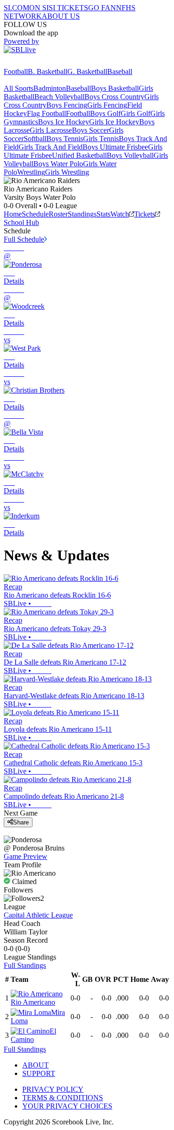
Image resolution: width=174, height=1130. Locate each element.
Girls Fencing (107, 105)
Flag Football (46, 113)
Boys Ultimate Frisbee (115, 147)
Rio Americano (33, 1002)
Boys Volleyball (130, 155)
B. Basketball (47, 71)
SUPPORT (38, 1073)
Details (14, 281)
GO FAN (102, 8)
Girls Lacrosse (51, 130)
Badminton (49, 88)
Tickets (144, 214)
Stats (103, 214)
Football (16, 71)
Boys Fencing (66, 105)
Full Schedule (24, 239)
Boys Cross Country (114, 97)
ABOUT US (61, 16)
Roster (58, 214)
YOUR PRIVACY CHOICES (67, 1106)
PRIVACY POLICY (53, 1089)
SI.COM (16, 8)
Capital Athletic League (38, 915)
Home (13, 214)
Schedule (35, 214)
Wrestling (31, 172)
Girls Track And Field (51, 147)
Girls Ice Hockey (114, 122)
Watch (119, 214)
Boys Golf (105, 113)
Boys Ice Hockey (63, 122)
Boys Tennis (64, 139)
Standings (82, 214)
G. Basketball (87, 71)
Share (21, 822)
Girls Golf (135, 113)
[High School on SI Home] (39, 63)
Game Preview (25, 856)
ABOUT (35, 1065)
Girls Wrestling (67, 172)
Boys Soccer (90, 130)
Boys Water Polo (58, 164)
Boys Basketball (115, 88)
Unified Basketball (79, 155)
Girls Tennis (101, 139)
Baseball (119, 71)
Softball (35, 139)
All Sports (18, 88)
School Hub (21, 222)
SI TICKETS (68, 8)
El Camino (33, 1035)
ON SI (39, 8)
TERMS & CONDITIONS (62, 1098)
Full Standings (25, 965)
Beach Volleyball (59, 97)
